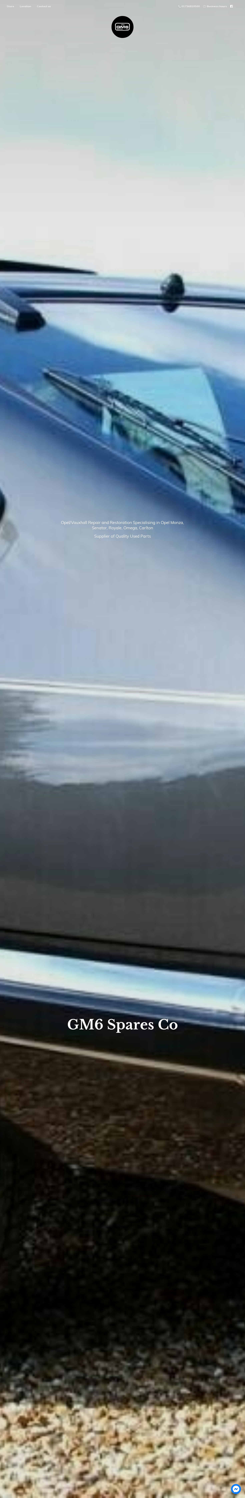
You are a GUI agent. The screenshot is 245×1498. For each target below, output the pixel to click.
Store (10, 6)
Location (25, 6)
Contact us (44, 6)
